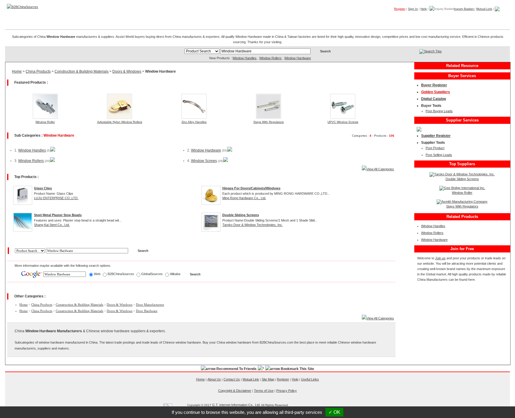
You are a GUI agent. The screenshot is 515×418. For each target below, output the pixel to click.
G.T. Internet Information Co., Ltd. (236, 405)
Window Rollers (270, 58)
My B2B (479, 17)
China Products (38, 71)
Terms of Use (264, 390)
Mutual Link (484, 8)
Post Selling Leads (439, 155)
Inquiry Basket (464, 8)
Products (396, 17)
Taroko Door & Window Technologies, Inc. (252, 225)
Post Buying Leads (439, 111)
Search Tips (433, 51)
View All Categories (380, 169)
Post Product (435, 148)
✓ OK (334, 412)
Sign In (413, 8)
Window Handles (244, 58)
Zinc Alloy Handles (194, 122)
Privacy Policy (286, 390)
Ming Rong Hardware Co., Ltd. (244, 198)
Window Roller (45, 122)
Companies (422, 17)
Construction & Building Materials (81, 71)
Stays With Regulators (268, 122)
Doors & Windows (126, 71)
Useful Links (310, 379)
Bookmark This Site (297, 369)
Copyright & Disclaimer (234, 390)
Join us (440, 258)
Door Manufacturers (150, 304)
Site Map (268, 379)
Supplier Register (436, 136)
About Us (214, 379)
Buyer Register (434, 85)
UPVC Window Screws (343, 122)
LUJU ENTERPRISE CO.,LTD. (56, 198)
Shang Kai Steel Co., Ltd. (52, 225)
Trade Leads (452, 17)
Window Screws (204, 161)
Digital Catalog (433, 99)
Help (424, 8)
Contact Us (232, 379)
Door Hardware (146, 311)
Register (399, 8)
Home (501, 17)
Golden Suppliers (435, 92)
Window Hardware (297, 58)
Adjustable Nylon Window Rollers (119, 122)
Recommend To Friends (236, 369)
